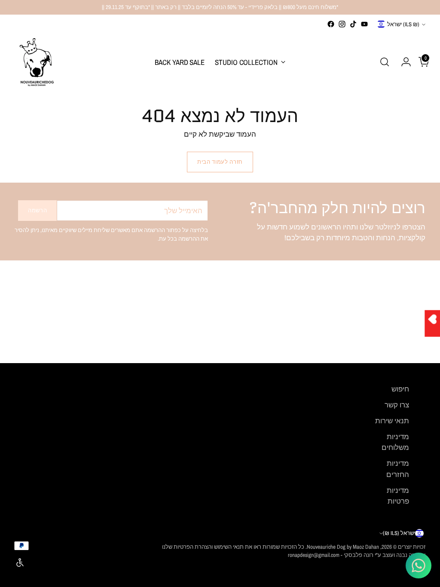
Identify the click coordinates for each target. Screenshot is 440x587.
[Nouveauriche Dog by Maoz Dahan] (36, 62)
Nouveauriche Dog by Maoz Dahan (343, 546)
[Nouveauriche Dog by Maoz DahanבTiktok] (353, 24)
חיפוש (400, 389)
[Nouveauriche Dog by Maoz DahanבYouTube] (364, 24)
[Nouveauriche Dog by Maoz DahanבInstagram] (342, 24)
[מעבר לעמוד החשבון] (402, 61)
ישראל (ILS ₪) (403, 24)
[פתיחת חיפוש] (384, 61)
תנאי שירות (392, 420)
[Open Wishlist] (432, 323)
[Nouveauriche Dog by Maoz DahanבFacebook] (331, 24)
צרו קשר (397, 405)
